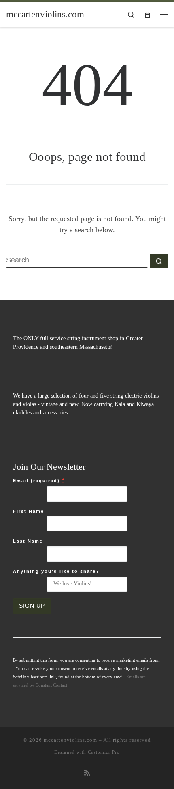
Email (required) (39, 480)
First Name (28, 511)
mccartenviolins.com (70, 740)
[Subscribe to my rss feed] (87, 773)
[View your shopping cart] (147, 14)
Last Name (28, 541)
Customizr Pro (104, 751)
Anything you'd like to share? (56, 571)
